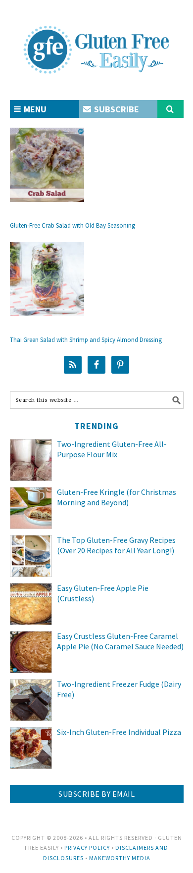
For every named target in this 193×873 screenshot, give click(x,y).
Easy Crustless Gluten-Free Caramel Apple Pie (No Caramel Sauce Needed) (120, 641)
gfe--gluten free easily (97, 41)
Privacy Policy (87, 847)
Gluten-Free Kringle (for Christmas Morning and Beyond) (116, 497)
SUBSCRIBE (115, 109)
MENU (34, 109)
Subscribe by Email (96, 794)
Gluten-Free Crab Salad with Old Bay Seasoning (72, 225)
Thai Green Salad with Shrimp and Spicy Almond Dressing (86, 340)
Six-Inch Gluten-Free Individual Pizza (119, 732)
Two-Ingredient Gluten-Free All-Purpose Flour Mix (112, 449)
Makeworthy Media (119, 858)
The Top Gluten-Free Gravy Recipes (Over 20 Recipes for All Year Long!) (116, 545)
